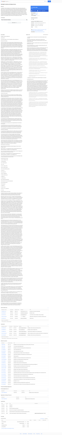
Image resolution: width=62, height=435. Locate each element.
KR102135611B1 (3, 364)
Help (41, 433)
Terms (34, 433)
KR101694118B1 (3, 377)
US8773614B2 (3, 346)
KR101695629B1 (3, 384)
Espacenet (36, 31)
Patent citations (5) (35, 29)
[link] (3, 421)
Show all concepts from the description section (7, 428)
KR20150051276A (3, 382)
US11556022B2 (3, 349)
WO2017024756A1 (3, 333)
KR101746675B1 (3, 374)
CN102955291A (3, 318)
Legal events (42, 29)
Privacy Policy (38, 433)
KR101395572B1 (3, 351)
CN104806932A (3, 329)
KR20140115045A (3, 367)
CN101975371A (3, 314)
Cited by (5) (39, 29)
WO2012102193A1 (3, 316)
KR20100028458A (3, 379)
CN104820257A (3, 331)
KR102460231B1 (3, 357)
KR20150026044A (3, 354)
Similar (44, 10)
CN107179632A (3, 369)
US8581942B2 (3, 344)
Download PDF (34, 10)
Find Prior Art (40, 10)
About (21, 433)
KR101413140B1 (3, 372)
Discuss (43, 31)
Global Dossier (40, 31)
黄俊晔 (36, 14)
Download (42, 418)
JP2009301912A (3, 311)
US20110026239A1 (3, 359)
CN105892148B (3, 362)
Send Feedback (25, 433)
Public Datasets (30, 433)
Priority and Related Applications (38, 30)
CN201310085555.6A (4, 392)
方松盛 (34, 14)
